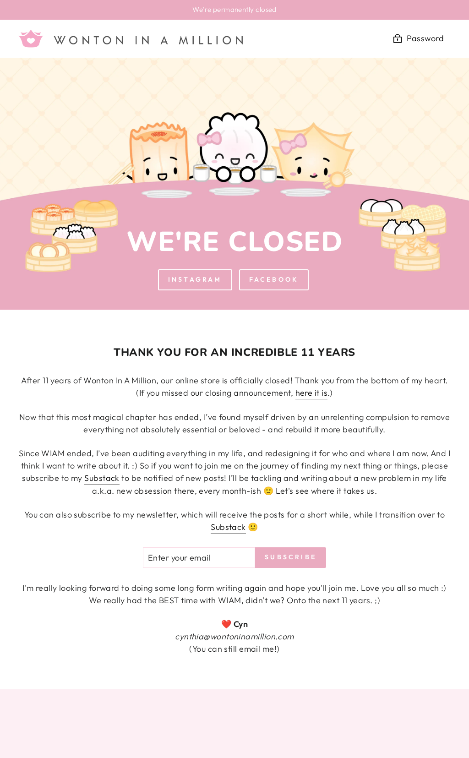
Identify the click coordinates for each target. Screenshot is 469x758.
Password (425, 38)
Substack (102, 478)
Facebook (274, 279)
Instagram (195, 279)
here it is (311, 392)
